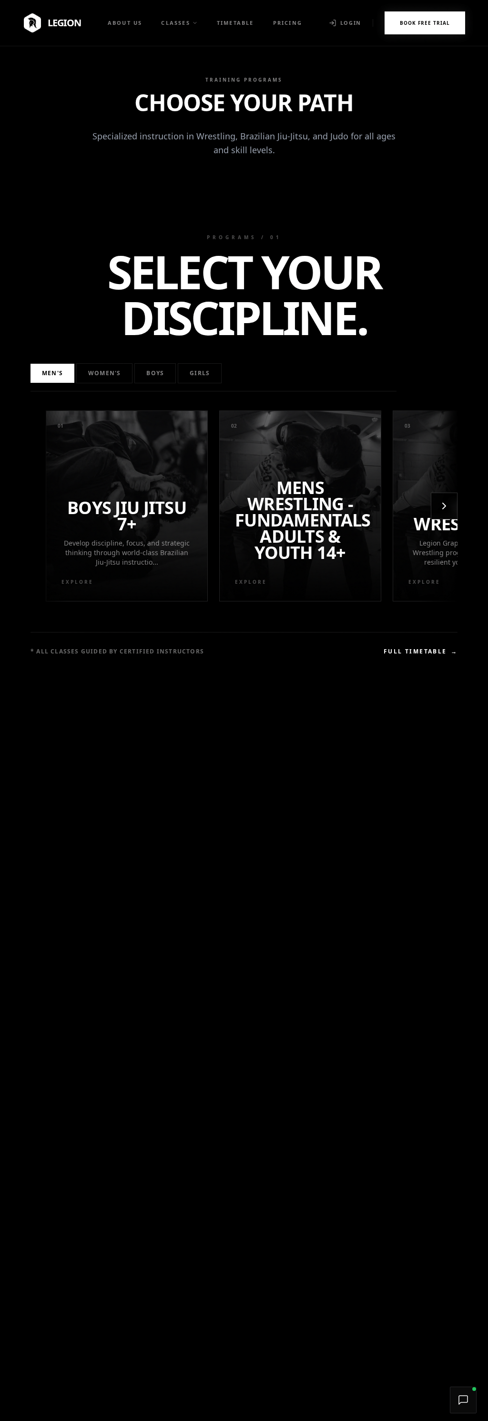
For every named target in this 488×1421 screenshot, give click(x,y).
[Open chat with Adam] (463, 1400)
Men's (52, 373)
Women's (104, 373)
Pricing (287, 22)
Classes (175, 22)
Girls (200, 373)
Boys (155, 373)
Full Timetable (421, 651)
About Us (125, 22)
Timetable (235, 22)
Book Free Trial (425, 23)
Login (350, 22)
